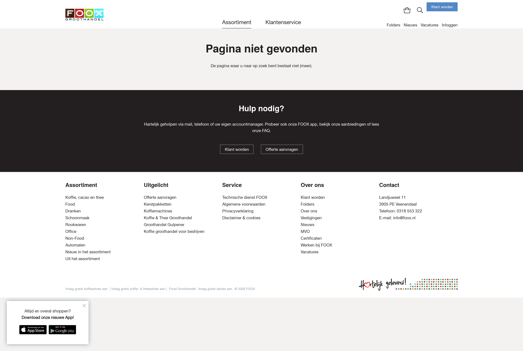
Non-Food (74, 238)
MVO (305, 231)
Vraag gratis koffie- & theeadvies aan (138, 289)
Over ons (309, 210)
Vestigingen (311, 217)
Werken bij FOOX (316, 245)
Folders (393, 24)
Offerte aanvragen (282, 149)
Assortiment (236, 22)
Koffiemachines (158, 210)
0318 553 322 (409, 210)
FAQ (266, 130)
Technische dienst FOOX (244, 197)
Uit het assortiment (82, 258)
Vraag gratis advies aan (215, 289)
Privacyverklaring (237, 210)
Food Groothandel (182, 289)
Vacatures (429, 24)
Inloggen (450, 24)
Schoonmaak (77, 217)
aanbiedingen (353, 124)
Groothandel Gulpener (164, 224)
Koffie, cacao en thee (84, 197)
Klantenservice (283, 22)
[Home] (84, 14)
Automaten (75, 245)
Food (70, 204)
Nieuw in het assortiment (88, 251)
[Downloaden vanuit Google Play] (62, 329)
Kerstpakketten (157, 204)
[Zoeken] (420, 10)
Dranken (73, 210)
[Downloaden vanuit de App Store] (33, 329)
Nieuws (410, 24)
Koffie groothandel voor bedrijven (174, 231)
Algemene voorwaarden (243, 204)
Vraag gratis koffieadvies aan (86, 289)
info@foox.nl (404, 217)
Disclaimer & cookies (241, 217)
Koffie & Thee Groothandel (168, 217)
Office (70, 231)
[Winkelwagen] (407, 10)
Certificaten (311, 238)
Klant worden (442, 7)
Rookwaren (75, 224)
